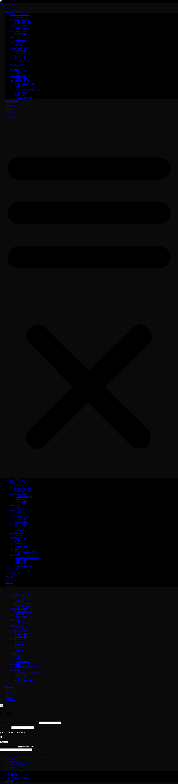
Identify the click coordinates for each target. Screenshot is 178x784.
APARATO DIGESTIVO (20, 14)
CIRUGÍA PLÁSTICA (18, 25)
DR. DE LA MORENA (24, 97)
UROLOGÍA (15, 86)
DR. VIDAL (19, 45)
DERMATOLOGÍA (18, 31)
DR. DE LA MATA (22, 78)
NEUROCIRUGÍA (17, 56)
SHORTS (9, 103)
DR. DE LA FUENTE (23, 28)
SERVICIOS (10, 106)
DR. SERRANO (21, 34)
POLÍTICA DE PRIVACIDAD (17, 764)
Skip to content (7, 4)
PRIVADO (9, 108)
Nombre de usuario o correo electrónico (19, 722)
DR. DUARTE (20, 95)
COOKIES (9, 767)
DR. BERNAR (20, 39)
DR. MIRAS (19, 17)
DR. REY (18, 72)
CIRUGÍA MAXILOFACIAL (21, 20)
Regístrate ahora (25, 746)
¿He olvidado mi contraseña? (13, 732)
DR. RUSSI (19, 67)
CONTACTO (10, 111)
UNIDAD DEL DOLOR (19, 81)
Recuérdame (8, 737)
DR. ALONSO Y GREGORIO (27, 89)
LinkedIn (9, 114)
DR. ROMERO (21, 92)
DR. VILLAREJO (21, 59)
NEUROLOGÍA (16, 64)
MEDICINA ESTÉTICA (19, 47)
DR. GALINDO (21, 53)
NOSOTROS (10, 117)
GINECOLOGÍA (16, 42)
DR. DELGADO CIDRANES (26, 84)
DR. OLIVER (20, 61)
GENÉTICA (15, 36)
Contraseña (5, 727)
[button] (89, 298)
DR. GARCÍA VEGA (23, 22)
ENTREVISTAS (11, 100)
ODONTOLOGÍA (17, 70)
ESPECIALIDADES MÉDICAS (17, 11)
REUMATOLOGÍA (18, 75)
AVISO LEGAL (11, 761)
